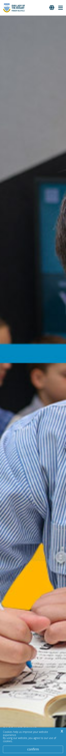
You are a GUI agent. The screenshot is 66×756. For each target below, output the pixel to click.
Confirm (33, 749)
